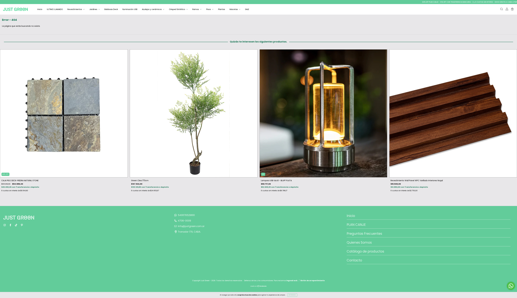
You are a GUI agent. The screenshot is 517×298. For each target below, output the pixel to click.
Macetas (234, 9)
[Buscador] (501, 9)
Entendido (292, 295)
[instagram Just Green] (5, 225)
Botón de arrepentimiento (313, 280)
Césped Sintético (177, 9)
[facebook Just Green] (11, 225)
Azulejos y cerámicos (152, 9)
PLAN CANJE (356, 224)
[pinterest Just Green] (22, 225)
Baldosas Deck (111, 9)
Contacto (354, 260)
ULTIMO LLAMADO (55, 9)
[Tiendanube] (258, 286)
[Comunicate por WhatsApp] (511, 286)
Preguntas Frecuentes (364, 233)
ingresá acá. (292, 280)
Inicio (39, 9)
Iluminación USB (130, 9)
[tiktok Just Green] (16, 225)
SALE (247, 9)
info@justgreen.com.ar (191, 226)
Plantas (221, 9)
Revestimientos (75, 9)
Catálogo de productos (365, 251)
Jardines (93, 9)
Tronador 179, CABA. (189, 231)
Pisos (208, 9)
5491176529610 (186, 215)
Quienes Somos (359, 242)
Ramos (195, 9)
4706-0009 (184, 220)
